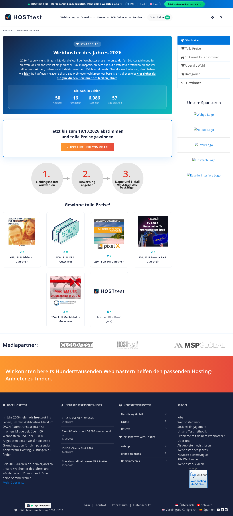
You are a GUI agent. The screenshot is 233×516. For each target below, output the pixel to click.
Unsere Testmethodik (192, 431)
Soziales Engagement (191, 427)
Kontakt (101, 505)
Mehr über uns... (14, 483)
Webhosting (68, 17)
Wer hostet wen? (188, 422)
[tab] (203, 83)
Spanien (209, 510)
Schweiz (206, 505)
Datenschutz (142, 505)
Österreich (186, 505)
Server (101, 17)
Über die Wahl (195, 65)
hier (27, 73)
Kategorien (192, 74)
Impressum (120, 505)
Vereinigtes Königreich (181, 510)
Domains (86, 17)
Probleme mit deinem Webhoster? (201, 436)
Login (86, 505)
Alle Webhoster (187, 459)
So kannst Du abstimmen (202, 57)
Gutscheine (159, 17)
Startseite (192, 40)
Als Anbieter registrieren (194, 445)
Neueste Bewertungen (192, 455)
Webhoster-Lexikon (190, 464)
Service (138, 17)
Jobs (180, 417)
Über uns (183, 441)
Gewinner (193, 83)
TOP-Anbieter (119, 17)
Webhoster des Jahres (192, 450)
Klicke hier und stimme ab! (87, 147)
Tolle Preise (193, 49)
